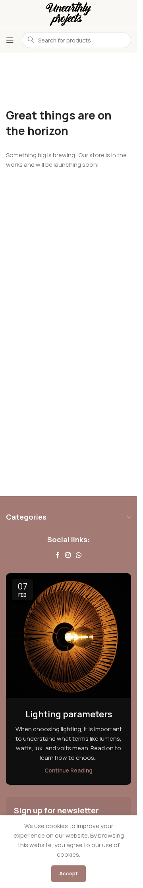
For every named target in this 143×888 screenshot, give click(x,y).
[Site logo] (68, 13)
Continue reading (68, 770)
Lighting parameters (68, 714)
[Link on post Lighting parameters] (68, 635)
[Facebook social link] (57, 555)
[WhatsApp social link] (78, 555)
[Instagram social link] (67, 555)
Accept (68, 873)
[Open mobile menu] (10, 40)
